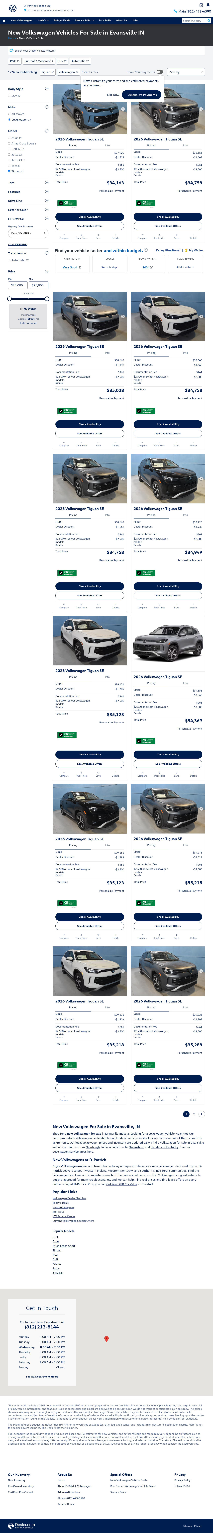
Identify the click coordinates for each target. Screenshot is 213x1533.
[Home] (13, 8)
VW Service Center (64, 1216)
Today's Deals (62, 20)
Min (10, 278)
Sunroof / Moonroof (38, 61)
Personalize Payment (111, 190)
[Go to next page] (202, 1114)
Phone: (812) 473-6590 (71, 1498)
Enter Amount (28, 323)
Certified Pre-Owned (20, 1492)
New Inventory (16, 1480)
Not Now (113, 94)
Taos (55, 1255)
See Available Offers (89, 226)
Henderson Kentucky (164, 1147)
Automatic (80, 61)
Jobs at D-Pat (182, 1486)
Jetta (56, 1268)
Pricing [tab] (73, 145)
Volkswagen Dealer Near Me (69, 1198)
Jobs (135, 20)
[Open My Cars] (207, 5)
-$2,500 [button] (119, 169)
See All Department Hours (42, 1376)
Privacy (198, 1525)
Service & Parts (84, 20)
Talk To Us (105, 20)
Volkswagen (67, 72)
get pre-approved (64, 1179)
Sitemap (187, 1525)
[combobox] (28, 233)
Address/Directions (69, 1492)
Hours (61, 1480)
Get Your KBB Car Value (121, 1184)
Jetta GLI (58, 1273)
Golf (55, 1259)
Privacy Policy (182, 1480)
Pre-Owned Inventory (21, 1486)
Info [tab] (107, 145)
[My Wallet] (201, 5)
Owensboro (136, 1147)
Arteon (57, 1264)
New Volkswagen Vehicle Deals (128, 1480)
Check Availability (90, 216)
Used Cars (43, 20)
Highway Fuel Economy (20, 226)
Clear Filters (90, 72)
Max (31, 278)
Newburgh (93, 1147)
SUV (62, 61)
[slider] (9, 298)
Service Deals (118, 1492)
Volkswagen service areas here (73, 1151)
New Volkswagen (21, 20)
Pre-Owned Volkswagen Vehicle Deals (132, 1486)
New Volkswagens (63, 1207)
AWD (14, 61)
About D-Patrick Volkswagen (74, 1486)
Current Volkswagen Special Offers (73, 1220)
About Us (121, 20)
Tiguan (45, 72)
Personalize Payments (141, 95)
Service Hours (66, 1504)
